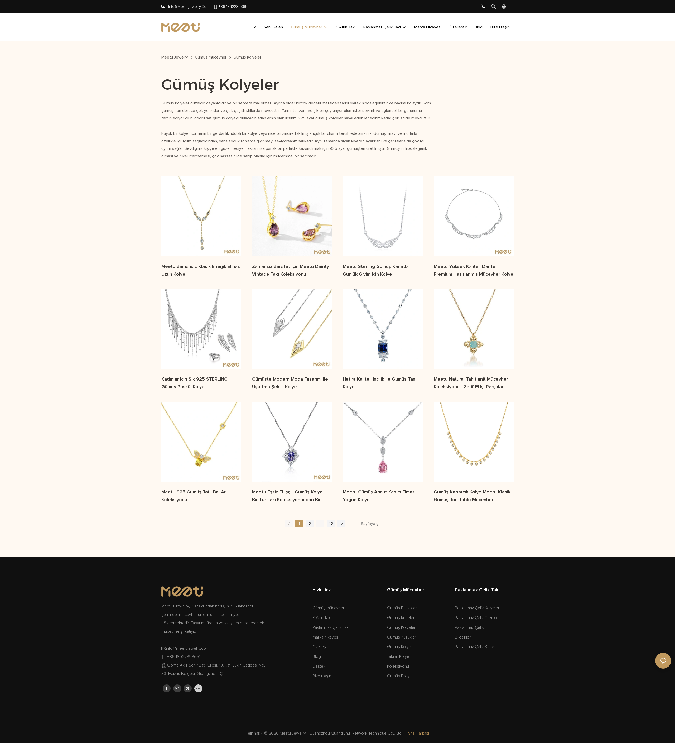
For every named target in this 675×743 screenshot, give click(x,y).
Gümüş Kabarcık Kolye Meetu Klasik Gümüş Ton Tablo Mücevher (472, 496)
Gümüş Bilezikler (402, 608)
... (320, 522)
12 (331, 523)
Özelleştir (320, 647)
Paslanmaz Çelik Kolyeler (477, 608)
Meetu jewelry (174, 57)
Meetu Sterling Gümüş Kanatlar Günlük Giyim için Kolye (376, 270)
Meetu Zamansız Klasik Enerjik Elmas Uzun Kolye (200, 270)
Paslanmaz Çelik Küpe (474, 647)
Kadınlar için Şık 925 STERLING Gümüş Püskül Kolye (194, 383)
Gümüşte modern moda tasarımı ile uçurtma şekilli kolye (290, 383)
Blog (316, 656)
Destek (318, 666)
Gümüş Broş (398, 676)
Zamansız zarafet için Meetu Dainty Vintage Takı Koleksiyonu (290, 270)
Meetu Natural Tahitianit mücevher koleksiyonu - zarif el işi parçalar (471, 383)
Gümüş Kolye (399, 647)
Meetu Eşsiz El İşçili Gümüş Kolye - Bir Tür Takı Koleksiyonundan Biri (289, 496)
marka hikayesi (325, 637)
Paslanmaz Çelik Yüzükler (477, 618)
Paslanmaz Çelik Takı (330, 627)
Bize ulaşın (321, 676)
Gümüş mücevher (210, 57)
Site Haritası (418, 733)
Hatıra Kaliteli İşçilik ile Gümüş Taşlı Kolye (380, 383)
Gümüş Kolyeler (247, 57)
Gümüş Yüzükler (401, 637)
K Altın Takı (321, 618)
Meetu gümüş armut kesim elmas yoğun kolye (379, 496)
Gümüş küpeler (400, 618)
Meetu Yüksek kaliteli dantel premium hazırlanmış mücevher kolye (473, 270)
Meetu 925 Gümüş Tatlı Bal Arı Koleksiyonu (194, 496)
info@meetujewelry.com (188, 7)
